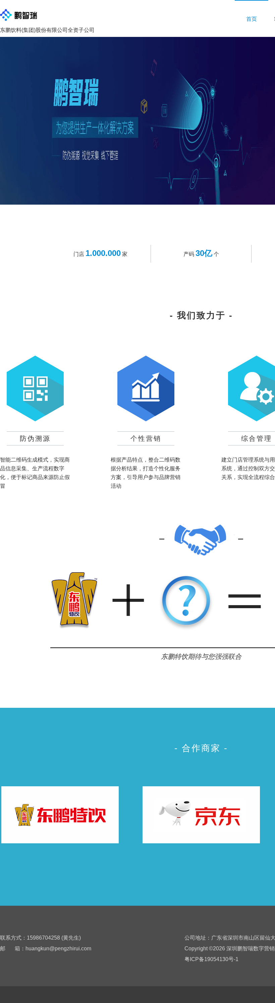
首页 (251, 19)
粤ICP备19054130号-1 (211, 959)
